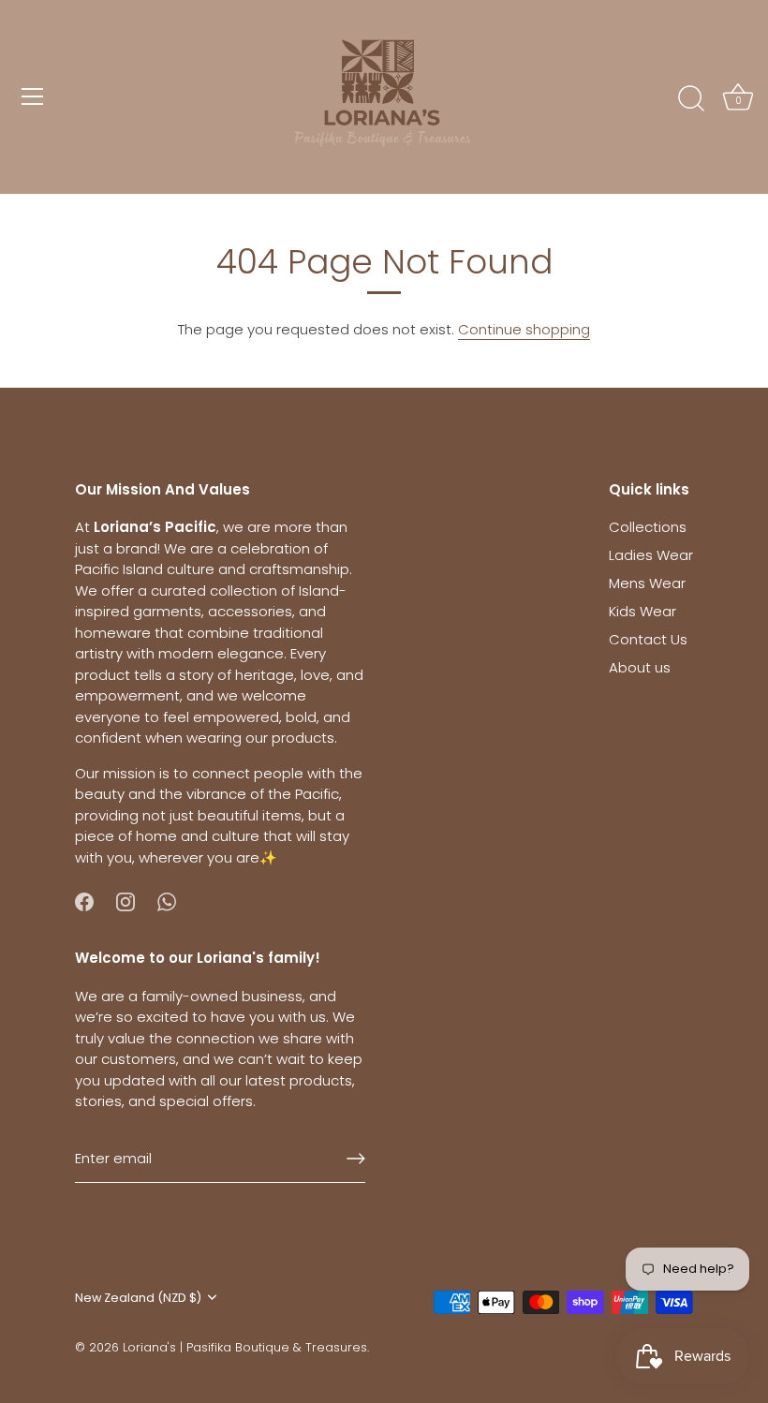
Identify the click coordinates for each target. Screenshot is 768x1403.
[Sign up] (356, 1158)
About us (640, 667)
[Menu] (32, 96)
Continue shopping (524, 329)
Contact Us (648, 639)
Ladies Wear (651, 555)
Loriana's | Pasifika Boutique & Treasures (245, 1347)
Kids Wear (642, 611)
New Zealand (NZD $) (138, 1298)
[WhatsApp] (166, 900)
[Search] (691, 99)
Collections (648, 527)
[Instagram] (125, 900)
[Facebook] (84, 900)
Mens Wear (647, 583)
